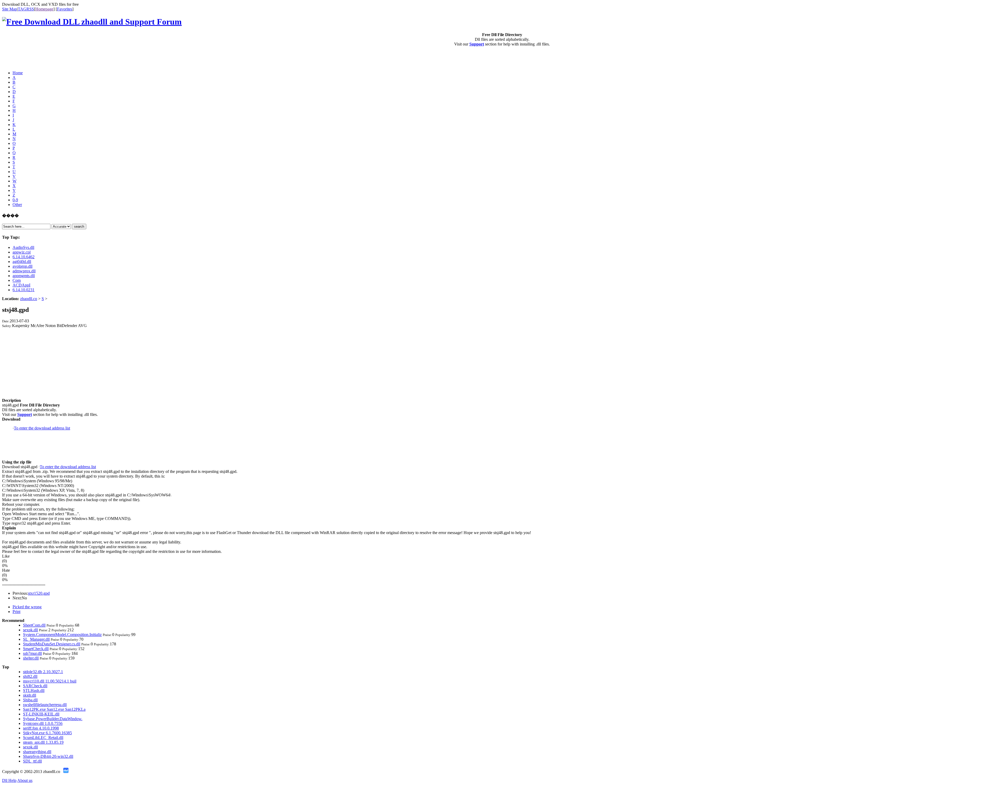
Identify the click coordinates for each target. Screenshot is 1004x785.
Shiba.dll (30, 700)
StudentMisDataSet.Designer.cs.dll (51, 644)
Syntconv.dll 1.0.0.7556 (42, 723)
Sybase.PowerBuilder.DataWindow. (52, 719)
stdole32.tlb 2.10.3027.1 (43, 671)
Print (16, 611)
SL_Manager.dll (36, 639)
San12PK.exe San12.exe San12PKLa (54, 709)
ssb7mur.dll (32, 653)
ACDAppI (21, 285)
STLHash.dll (33, 690)
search (79, 226)
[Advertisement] (32, 58)
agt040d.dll (22, 261)
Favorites (64, 9)
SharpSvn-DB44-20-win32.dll (48, 756)
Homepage (44, 9)
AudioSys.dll (23, 247)
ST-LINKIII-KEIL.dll (41, 714)
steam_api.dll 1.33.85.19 (43, 742)
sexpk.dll (30, 630)
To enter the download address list (42, 428)
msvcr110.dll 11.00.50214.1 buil (49, 681)
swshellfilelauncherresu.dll (45, 704)
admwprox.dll (24, 271)
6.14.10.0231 (24, 290)
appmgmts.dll (24, 275)
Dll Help (9, 780)
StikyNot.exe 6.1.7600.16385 (47, 733)
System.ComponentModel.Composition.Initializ (62, 634)
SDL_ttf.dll (32, 761)
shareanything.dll (37, 751)
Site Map (9, 9)
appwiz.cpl (22, 252)
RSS (30, 9)
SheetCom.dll (34, 625)
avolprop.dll (22, 266)
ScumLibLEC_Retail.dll (43, 737)
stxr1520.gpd (39, 593)
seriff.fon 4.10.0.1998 (41, 728)
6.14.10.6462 (24, 257)
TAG (22, 9)
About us (24, 780)
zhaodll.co (28, 298)
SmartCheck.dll (36, 648)
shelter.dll (31, 658)
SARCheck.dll (35, 686)
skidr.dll (29, 695)
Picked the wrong (27, 607)
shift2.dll (30, 676)
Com (17, 280)
